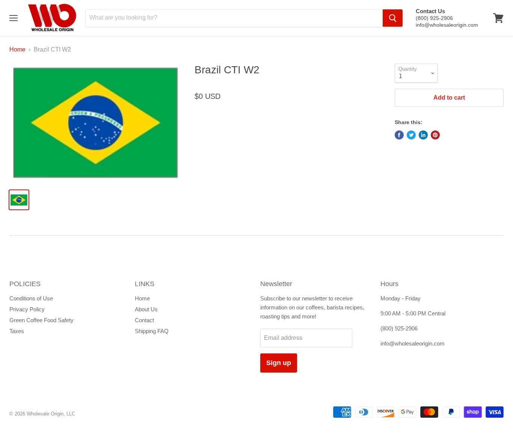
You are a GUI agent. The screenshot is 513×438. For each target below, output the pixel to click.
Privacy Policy (27, 309)
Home (17, 49)
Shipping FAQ (152, 331)
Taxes (16, 331)
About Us (146, 309)
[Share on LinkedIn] (423, 134)
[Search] (393, 18)
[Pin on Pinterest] (435, 134)
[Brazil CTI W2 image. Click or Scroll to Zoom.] (96, 123)
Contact (144, 320)
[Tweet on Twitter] (411, 134)
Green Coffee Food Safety (41, 320)
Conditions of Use (31, 298)
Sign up (278, 363)
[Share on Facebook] (399, 134)
